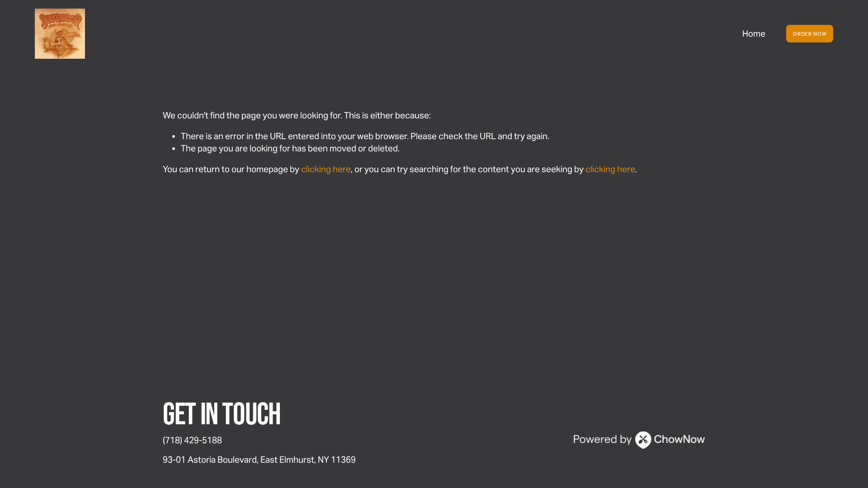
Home (753, 33)
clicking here (326, 169)
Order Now (809, 34)
